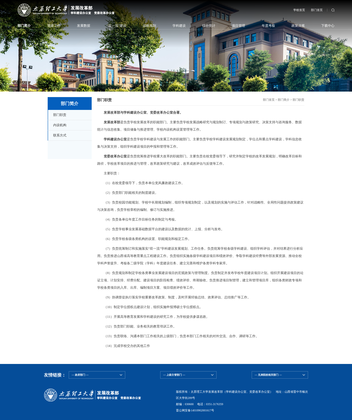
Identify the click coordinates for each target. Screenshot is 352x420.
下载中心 (327, 25)
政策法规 (298, 25)
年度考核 (268, 25)
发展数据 (83, 25)
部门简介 (24, 25)
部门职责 (298, 99)
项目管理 (238, 25)
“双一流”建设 (116, 25)
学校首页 (299, 10)
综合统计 (208, 25)
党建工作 (53, 25)
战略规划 (149, 25)
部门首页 (314, 10)
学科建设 (179, 25)
